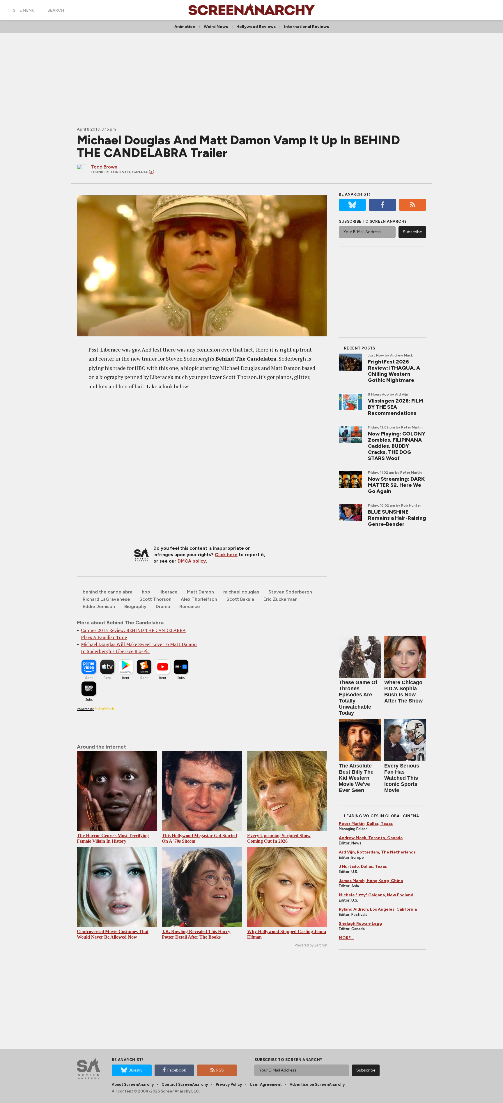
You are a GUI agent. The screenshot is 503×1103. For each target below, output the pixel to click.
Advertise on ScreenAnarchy (317, 1084)
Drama (163, 606)
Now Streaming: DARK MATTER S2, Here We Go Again (396, 485)
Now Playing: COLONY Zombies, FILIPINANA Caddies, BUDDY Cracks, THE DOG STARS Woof (396, 446)
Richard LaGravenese (106, 599)
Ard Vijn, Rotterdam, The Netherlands (377, 852)
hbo (146, 592)
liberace (169, 592)
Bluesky (135, 1070)
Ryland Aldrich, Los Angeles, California (378, 909)
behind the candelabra (107, 592)
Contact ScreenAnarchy (185, 1084)
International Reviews (306, 26)
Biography (135, 606)
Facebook (176, 1070)
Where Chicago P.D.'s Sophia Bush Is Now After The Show (403, 691)
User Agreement (266, 1084)
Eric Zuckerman (280, 599)
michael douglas (241, 592)
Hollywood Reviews (256, 26)
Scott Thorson (155, 599)
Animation (184, 26)
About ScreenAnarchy (133, 1084)
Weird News (216, 26)
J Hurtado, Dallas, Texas (363, 866)
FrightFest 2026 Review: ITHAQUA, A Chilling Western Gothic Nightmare (394, 371)
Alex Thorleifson (199, 599)
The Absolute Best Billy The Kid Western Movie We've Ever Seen (356, 778)
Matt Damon (200, 592)
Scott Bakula (240, 599)
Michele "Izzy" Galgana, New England (376, 895)
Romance (189, 606)
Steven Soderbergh (290, 592)
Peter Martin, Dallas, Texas (366, 823)
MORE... (346, 937)
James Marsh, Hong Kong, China (371, 880)
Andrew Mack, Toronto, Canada (371, 837)
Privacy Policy (229, 1084)
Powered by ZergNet (311, 945)
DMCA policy (192, 561)
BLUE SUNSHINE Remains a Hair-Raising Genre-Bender (397, 518)
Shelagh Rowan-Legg (360, 923)
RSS (220, 1070)
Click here (226, 554)
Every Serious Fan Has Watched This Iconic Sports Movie (401, 778)
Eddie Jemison (99, 606)
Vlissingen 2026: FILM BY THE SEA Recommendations (395, 407)
